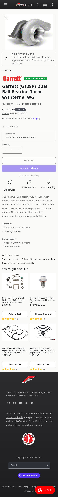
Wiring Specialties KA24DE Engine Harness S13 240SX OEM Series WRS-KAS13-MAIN (13, 350)
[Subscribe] (47, 465)
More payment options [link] (29, 175)
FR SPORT (11, 487)
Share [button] (8, 70)
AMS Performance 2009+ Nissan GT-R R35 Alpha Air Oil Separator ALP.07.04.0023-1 (43, 350)
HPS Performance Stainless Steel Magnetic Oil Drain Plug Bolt (42, 300)
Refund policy (23, 487)
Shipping (5, 113)
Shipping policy (30, 491)
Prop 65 (23, 421)
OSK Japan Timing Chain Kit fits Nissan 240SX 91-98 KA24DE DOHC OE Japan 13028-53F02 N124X (13, 300)
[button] (6, 4)
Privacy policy (36, 487)
